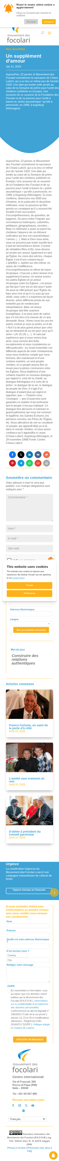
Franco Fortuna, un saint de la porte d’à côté (28, 727)
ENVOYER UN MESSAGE (29, 1039)
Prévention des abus (38, 1147)
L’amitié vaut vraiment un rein (26, 780)
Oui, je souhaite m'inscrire (31, 630)
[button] (54, 892)
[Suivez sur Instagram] (19, 1105)
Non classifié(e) (15, 49)
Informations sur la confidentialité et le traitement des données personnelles (29, 1004)
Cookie (21, 1147)
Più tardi (31, 21)
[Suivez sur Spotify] (23, 1110)
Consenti (49, 21)
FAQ (29, 1151)
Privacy (11, 1147)
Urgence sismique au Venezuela (29, 890)
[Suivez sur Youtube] (32, 1105)
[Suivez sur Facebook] (13, 1105)
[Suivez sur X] (26, 1105)
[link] (12, 454)
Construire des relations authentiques (25, 659)
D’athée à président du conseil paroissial (25, 833)
